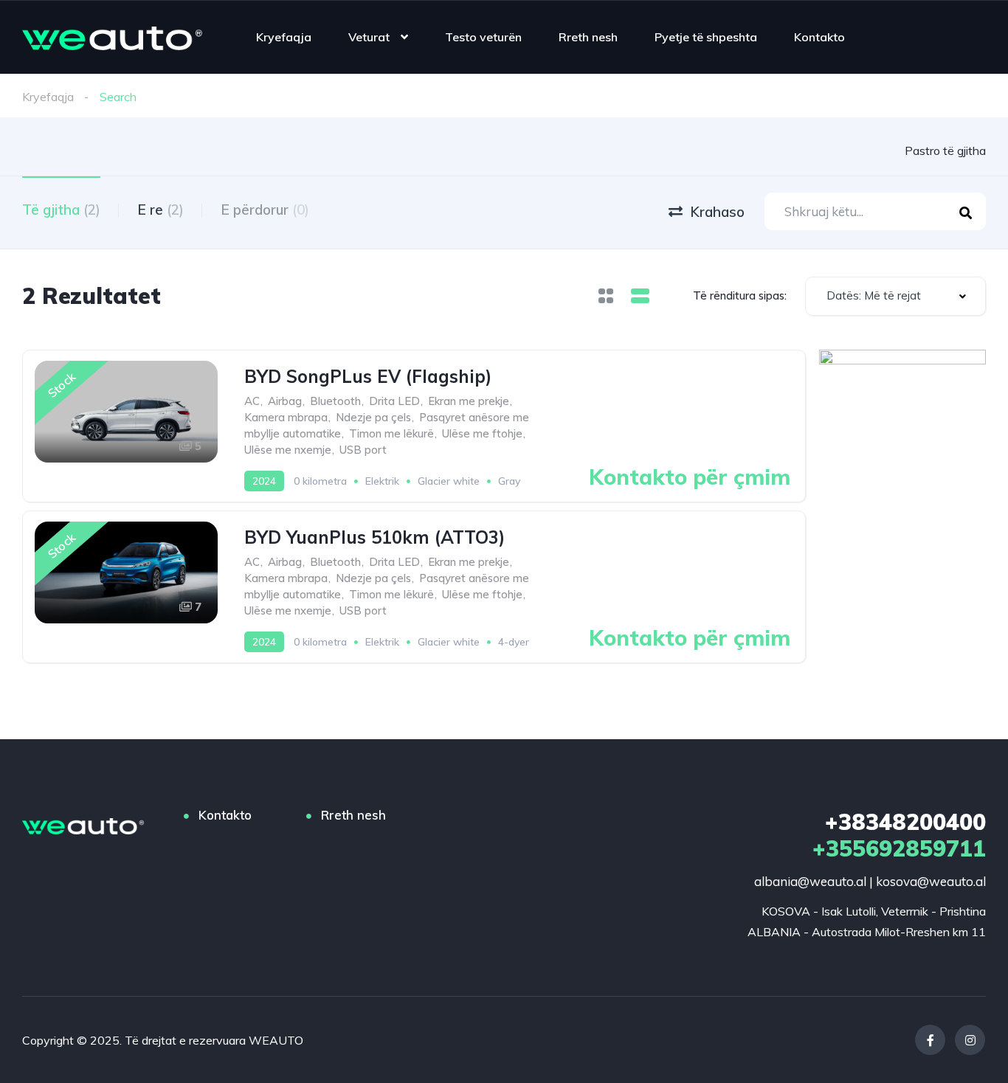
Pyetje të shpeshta (706, 37)
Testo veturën (483, 37)
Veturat (369, 37)
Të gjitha (61, 209)
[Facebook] (930, 1040)
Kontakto (819, 37)
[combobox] (895, 296)
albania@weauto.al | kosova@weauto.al (870, 881)
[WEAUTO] (112, 37)
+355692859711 (899, 835)
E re (160, 209)
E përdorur (265, 209)
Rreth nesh (588, 37)
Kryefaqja (283, 37)
